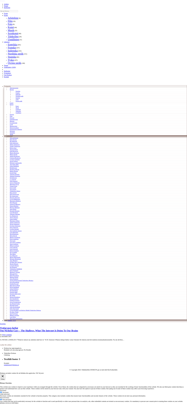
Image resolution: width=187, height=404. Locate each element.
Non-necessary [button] (4, 397)
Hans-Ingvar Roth (15, 285)
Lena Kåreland (14, 232)
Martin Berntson (14, 153)
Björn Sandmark (14, 287)
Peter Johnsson (14, 227)
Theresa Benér (14, 149)
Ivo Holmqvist (14, 216)
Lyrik (11, 124)
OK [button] (37, 373)
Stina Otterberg (14, 270)
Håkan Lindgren (14, 245)
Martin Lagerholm (15, 237)
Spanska (12, 56)
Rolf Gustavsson (14, 194)
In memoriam (13, 123)
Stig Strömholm (14, 298)
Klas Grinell (13, 192)
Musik (11, 30)
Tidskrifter (13, 36)
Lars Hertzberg (14, 212)
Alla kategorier (14, 88)
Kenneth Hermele (15, 211)
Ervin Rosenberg (14, 282)
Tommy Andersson (15, 146)
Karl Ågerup (13, 139)
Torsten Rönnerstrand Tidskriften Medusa (21, 280)
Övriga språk (14, 63)
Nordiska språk (15, 53)
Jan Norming (13, 267)
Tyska (11, 59)
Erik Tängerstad (14, 308)
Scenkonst (13, 33)
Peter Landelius (14, 239)
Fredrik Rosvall (14, 284)
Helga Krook (13, 236)
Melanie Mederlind (15, 259)
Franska (12, 47)
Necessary (5, 392)
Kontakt (6, 77)
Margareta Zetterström (16, 318)
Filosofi (12, 118)
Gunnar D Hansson (15, 204)
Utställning (13, 39)
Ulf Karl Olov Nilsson (16, 262)
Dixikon (2, 1)
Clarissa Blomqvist (15, 158)
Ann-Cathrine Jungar (16, 231)
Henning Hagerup (15, 197)
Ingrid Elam (13, 173)
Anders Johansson (15, 222)
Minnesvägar (13, 126)
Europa (12, 114)
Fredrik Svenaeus (14, 300)
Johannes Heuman (15, 214)
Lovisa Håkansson (15, 199)
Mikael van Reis (14, 315)
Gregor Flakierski (15, 182)
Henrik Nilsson (14, 264)
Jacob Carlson (14, 161)
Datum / (10, 320)
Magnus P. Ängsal (15, 272)
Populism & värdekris (16, 129)
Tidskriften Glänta (15, 191)
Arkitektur (13, 17)
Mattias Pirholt (14, 277)
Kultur (6, 15)
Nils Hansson (13, 202)
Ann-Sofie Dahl (14, 164)
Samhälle (12, 132)
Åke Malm (13, 254)
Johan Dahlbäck (14, 166)
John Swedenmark (15, 307)
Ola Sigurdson (14, 290)
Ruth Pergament (14, 275)
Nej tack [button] (41, 373)
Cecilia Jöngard (14, 229)
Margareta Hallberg (15, 201)
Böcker (12, 89)
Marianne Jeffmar (15, 221)
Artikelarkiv (10, 67)
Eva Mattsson (14, 255)
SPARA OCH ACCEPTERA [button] (9, 403)
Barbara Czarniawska (16, 163)
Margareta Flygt (14, 184)
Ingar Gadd (13, 187)
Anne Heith (13, 209)
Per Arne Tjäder (14, 312)
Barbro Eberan (14, 171)
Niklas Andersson (15, 144)
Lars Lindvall (13, 247)
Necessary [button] (3, 390)
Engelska (12, 44)
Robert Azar (13, 148)
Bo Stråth (12, 295)
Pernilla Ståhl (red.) (15, 294)
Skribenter (7, 7)
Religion (12, 131)
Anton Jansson (14, 217)
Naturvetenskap (14, 127)
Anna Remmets (14, 279)
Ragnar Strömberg (15, 297)
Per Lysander (13, 252)
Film (10, 21)
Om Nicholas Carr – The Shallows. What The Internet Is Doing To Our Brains (39, 329)
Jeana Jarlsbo (13, 219)
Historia (12, 121)
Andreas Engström (15, 176)
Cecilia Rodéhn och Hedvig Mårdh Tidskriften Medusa (25, 310)
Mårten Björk (13, 154)
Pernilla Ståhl (13, 292)
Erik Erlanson (14, 181)
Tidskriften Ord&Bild (16, 269)
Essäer (6, 13)
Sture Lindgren (14, 244)
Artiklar (6, 4)
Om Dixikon (8, 75)
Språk (11, 134)
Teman (6, 6)
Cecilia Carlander (15, 159)
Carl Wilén (13, 317)
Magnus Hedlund (14, 207)
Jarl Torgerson (14, 313)
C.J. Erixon (13, 179)
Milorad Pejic (14, 274)
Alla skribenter (14, 138)
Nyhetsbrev (7, 73)
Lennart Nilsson (14, 265)
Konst (11, 27)
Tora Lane (12, 240)
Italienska (13, 50)
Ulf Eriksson (13, 178)
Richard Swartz (14, 305)
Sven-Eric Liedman (15, 242)
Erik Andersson (14, 143)
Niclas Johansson (14, 224)
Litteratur (7, 42)
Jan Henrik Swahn (15, 303)
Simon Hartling (14, 206)
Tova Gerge (13, 189)
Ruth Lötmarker (14, 250)
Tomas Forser (13, 186)
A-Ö (14, 320)
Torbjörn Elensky (15, 174)
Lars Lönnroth (14, 249)
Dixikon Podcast (14, 169)
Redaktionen (13, 168)
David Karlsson (14, 234)
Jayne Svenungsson (15, 302)
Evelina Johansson (15, 226)
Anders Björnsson (15, 156)
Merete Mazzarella (15, 257)
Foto (10, 24)
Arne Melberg (14, 260)
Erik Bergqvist (14, 151)
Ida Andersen (13, 141)
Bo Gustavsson (14, 196)
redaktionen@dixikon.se (11, 365)
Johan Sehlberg (14, 289)
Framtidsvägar (14, 119)
